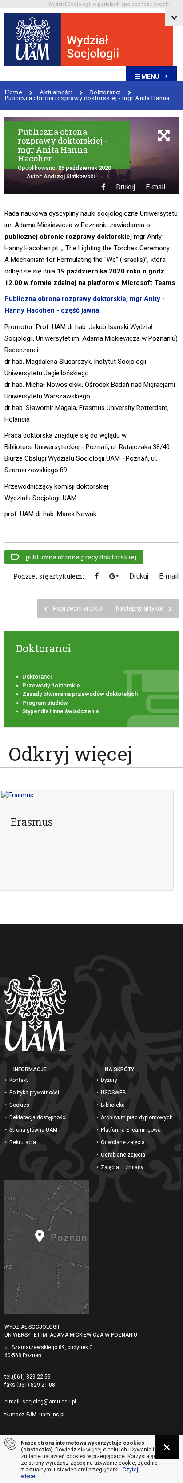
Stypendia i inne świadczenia (60, 711)
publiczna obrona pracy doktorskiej (80, 557)
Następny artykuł (140, 608)
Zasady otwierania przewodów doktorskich (80, 694)
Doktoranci (37, 676)
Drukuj (125, 187)
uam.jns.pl (51, 1414)
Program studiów (45, 702)
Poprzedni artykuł (78, 608)
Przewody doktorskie (51, 685)
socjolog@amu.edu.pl (49, 1402)
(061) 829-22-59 (31, 1377)
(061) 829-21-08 (35, 1385)
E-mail (155, 187)
